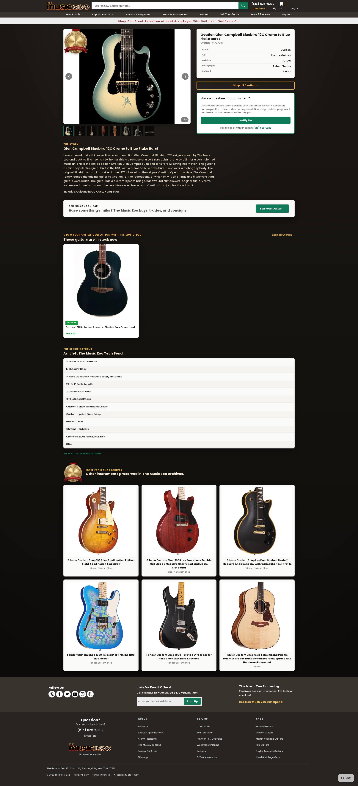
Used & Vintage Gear (268, 757)
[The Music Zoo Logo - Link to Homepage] (68, 6)
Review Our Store (147, 751)
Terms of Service (101, 774)
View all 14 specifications (82, 453)
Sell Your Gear (205, 732)
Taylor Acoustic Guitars (269, 751)
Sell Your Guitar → (272, 208)
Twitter (67, 694)
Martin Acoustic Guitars (269, 738)
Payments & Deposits (209, 738)
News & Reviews (260, 14)
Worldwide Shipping (208, 744)
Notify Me (245, 120)
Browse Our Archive (90, 754)
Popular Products (102, 14)
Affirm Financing (147, 738)
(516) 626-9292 (263, 4)
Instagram (82, 694)
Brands (204, 14)
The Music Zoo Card (149, 744)
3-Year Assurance (207, 757)
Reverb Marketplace (51, 694)
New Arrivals (73, 14)
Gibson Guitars (264, 732)
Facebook (59, 694)
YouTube (75, 694)
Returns (201, 751)
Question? (258, 8)
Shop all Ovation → (245, 85)
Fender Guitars (264, 726)
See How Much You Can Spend (260, 702)
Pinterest (90, 694)
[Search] (243, 5)
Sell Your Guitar (229, 14)
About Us (143, 726)
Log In (294, 8)
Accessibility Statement (126, 774)
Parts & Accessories (175, 14)
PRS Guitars (262, 744)
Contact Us (203, 726)
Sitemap (143, 757)
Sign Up (277, 8)
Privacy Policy (81, 774)
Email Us (90, 736)
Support (287, 14)
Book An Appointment (150, 732)
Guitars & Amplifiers (138, 14)
